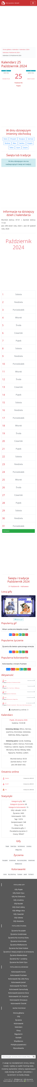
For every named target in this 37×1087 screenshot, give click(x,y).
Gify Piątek (19, 889)
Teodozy (7, 143)
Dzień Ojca (13, 846)
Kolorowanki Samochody (18, 989)
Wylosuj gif (19, 619)
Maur (14, 143)
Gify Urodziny (18, 900)
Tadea (11, 148)
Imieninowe (31, 860)
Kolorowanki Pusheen (18, 975)
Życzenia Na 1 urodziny (18, 959)
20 (3, 441)
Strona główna (18, 1013)
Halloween (6, 531)
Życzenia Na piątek (18, 931)
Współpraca (18, 1041)
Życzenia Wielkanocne (18, 945)
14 (3, 394)
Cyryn (18, 148)
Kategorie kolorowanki (17, 807)
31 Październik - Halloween (18, 586)
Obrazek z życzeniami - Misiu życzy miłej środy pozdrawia (19, 705)
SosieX (7, 784)
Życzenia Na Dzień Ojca (18, 962)
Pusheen (20, 874)
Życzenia (18, 1020)
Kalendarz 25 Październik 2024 (13, 682)
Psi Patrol (30, 874)
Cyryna (25, 148)
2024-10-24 (7, 79)
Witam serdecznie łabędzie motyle (15, 629)
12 (3, 379)
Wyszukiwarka (18, 1048)
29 (3, 510)
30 (3, 518)
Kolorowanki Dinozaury (18, 1000)
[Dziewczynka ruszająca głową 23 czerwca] (18, 606)
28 (3, 502)
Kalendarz (18, 1027)
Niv (6, 789)
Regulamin (18, 1034)
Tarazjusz (22, 139)
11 (3, 371)
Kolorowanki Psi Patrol (18, 986)
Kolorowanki (18, 1023)
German (30, 139)
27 (3, 495)
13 (3, 387)
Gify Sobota (18, 918)
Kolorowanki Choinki (18, 1003)
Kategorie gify (17, 801)
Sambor (22, 143)
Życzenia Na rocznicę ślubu (18, 938)
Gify (18, 1016)
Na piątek (5, 860)
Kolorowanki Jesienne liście (18, 993)
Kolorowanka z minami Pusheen (14, 664)
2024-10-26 (30, 79)
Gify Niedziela (18, 921)
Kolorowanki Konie (18, 972)
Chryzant (13, 139)
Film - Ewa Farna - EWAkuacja (13, 688)
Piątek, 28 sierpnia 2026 (18, 720)
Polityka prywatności (18, 1045)
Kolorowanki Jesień (18, 982)
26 (3, 487)
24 (3, 472)
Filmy (19, 1030)
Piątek (7, 846)
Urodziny (28, 846)
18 (3, 425)
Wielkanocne (18, 864)
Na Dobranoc (21, 846)
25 (18, 76)
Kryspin (30, 143)
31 (3, 526)
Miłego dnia (18, 850)
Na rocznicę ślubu (22, 860)
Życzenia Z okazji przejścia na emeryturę (18, 952)
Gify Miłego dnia (18, 910)
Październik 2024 (18, 244)
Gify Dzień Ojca (18, 893)
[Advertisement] (18, 25)
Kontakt (18, 1037)
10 (3, 363)
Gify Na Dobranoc (18, 896)
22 (3, 456)
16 (3, 410)
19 (3, 433)
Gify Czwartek (18, 914)
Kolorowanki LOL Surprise (18, 996)
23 (3, 464)
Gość (5, 680)
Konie (5, 874)
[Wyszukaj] (34, 1056)
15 (3, 402)
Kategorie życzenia (17, 804)
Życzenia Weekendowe (18, 955)
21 (3, 448)
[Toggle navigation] (33, 3)
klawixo (7, 778)
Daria (5, 139)
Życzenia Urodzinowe (11, 693)
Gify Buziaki (18, 903)
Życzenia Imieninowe (18, 941)
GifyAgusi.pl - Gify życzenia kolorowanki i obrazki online (18, 1080)
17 (3, 418)
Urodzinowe (12, 860)
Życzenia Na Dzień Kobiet (18, 948)
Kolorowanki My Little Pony (18, 979)
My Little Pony (12, 874)
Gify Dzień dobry (18, 907)
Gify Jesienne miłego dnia (12, 699)
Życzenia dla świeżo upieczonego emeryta (18, 646)
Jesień (25, 874)
